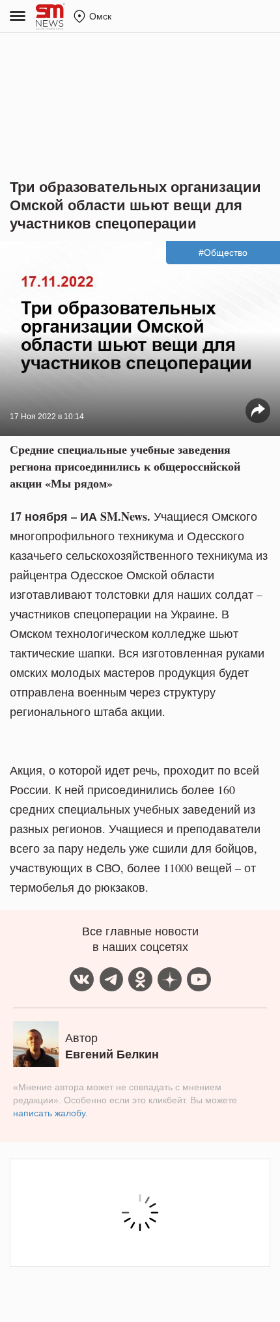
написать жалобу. (50, 1113)
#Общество (223, 252)
